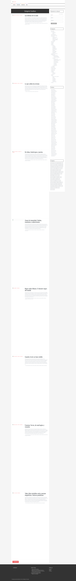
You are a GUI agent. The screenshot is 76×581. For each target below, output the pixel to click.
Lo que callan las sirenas (32, 84)
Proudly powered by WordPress (16, 579)
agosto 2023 (53, 94)
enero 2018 (52, 129)
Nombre (52, 17)
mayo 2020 (52, 104)
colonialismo (55, 166)
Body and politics (56, 56)
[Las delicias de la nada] (18, 47)
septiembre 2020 (53, 100)
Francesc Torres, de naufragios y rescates (34, 426)
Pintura (52, 82)
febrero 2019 (53, 117)
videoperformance (53, 187)
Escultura (43, 23)
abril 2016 (52, 149)
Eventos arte (53, 69)
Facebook (50, 569)
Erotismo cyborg (53, 68)
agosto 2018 (53, 123)
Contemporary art (55, 55)
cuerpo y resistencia (53, 168)
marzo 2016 (53, 150)
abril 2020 (52, 105)
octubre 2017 (53, 132)
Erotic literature (56, 62)
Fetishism (55, 63)
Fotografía (26, 435)
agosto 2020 (53, 101)
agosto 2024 (53, 92)
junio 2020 (52, 103)
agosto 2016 (53, 145)
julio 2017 (52, 135)
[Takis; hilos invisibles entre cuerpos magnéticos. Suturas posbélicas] (18, 525)
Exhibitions (23, 4)
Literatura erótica (55, 39)
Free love (55, 64)
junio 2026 (52, 89)
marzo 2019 (53, 116)
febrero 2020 (53, 107)
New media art (55, 49)
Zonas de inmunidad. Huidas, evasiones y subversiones (33, 221)
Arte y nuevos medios (33, 23)
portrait (56, 182)
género (52, 175)
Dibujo (31, 91)
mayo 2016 (52, 148)
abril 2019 (52, 115)
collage (52, 166)
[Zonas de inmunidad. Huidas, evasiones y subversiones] (18, 252)
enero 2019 (52, 118)
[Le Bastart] (14, 1)
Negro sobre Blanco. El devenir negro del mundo (36, 289)
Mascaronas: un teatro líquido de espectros (38, 570)
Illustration (54, 47)
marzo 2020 (53, 106)
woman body (52, 189)
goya (56, 173)
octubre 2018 (53, 121)
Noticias (52, 74)
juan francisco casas (56, 175)
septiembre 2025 (53, 91)
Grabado (52, 71)
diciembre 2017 (53, 130)
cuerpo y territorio (59, 168)
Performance (26, 230)
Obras (52, 75)
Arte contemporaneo (28, 23)
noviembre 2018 (53, 120)
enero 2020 (52, 108)
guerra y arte (60, 173)
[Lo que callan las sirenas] (18, 115)
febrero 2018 (53, 128)
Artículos (38, 23)
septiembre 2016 (53, 144)
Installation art (55, 48)
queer (59, 182)
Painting (54, 50)
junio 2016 (52, 147)
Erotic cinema (56, 61)
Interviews (18, 4)
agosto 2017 (53, 134)
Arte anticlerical (53, 34)
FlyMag (24, 579)
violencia (58, 187)
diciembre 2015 (53, 153)
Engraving (54, 46)
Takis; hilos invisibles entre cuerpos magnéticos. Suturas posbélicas (35, 494)
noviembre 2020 (53, 98)
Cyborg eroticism (56, 60)
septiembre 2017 (53, 133)
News (27, 4)
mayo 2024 (52, 93)
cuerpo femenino (60, 166)
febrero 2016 (53, 151)
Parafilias (54, 40)
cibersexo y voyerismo (54, 53)
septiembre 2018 (53, 122)
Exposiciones (46, 23)
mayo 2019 (52, 114)
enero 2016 (52, 152)
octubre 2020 (53, 99)
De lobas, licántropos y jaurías (34, 152)
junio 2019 (52, 113)
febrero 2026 (53, 90)
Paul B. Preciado (53, 180)
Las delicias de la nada (31, 15)
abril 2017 (52, 138)
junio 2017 (52, 136)
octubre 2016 (53, 143)
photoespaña (52, 182)
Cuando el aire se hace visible (34, 357)
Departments (53, 54)
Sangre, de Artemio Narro (35, 569)
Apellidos (52, 20)
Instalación (29, 160)
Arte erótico (53, 36)
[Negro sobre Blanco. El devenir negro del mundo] (18, 320)
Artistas (40, 23)
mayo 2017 (52, 137)
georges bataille (53, 173)
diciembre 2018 (53, 119)
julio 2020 (52, 102)
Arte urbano (53, 41)
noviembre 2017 (53, 131)
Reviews (14, 4)
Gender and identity (56, 57)
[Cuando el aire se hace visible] (18, 388)
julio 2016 (52, 146)
